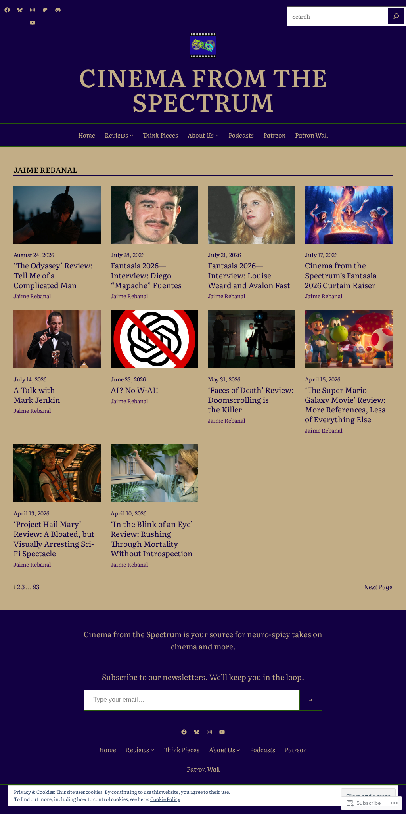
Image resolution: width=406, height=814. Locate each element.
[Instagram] (32, 10)
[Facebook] (7, 10)
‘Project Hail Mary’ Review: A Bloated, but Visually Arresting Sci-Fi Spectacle (53, 538)
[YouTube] (32, 22)
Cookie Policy (165, 799)
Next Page (378, 586)
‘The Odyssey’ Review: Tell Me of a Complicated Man (53, 275)
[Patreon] (45, 10)
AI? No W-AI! (134, 390)
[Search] (396, 16)
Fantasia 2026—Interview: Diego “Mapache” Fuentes (146, 275)
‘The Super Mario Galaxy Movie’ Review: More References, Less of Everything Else (345, 404)
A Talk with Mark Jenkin (36, 394)
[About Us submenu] (217, 135)
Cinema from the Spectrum (203, 88)
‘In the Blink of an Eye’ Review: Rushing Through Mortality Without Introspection (152, 538)
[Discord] (58, 10)
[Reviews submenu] (131, 135)
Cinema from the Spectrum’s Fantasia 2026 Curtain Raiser (341, 275)
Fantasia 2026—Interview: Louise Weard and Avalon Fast (249, 275)
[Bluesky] (20, 10)
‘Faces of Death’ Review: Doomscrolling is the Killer (251, 399)
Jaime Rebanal (32, 296)
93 (36, 586)
